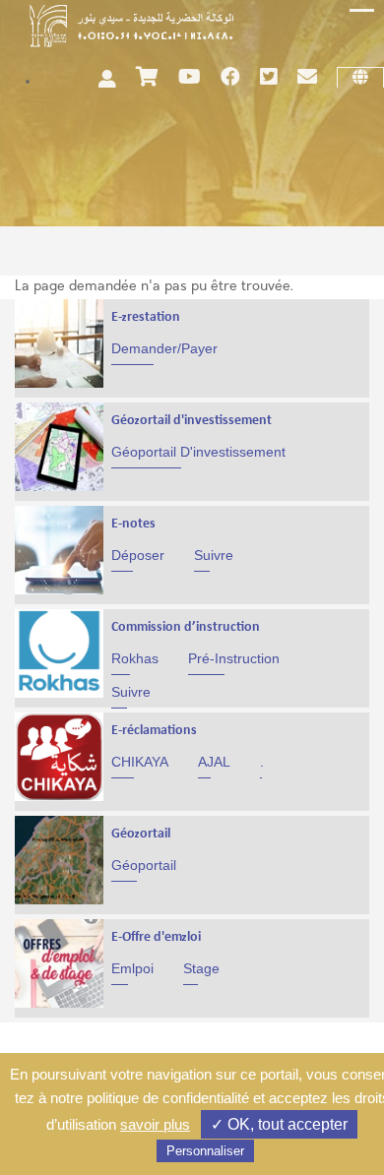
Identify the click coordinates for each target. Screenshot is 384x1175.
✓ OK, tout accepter (279, 1124)
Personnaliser (205, 1151)
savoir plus (155, 1124)
